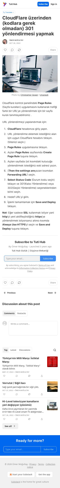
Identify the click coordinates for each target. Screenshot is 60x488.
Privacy (32, 464)
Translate (8, 12)
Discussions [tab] (24, 350)
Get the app (44, 474)
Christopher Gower (29, 95)
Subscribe (43, 4)
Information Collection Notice (32, 268)
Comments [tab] (9, 313)
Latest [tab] (13, 350)
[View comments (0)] (12, 50)
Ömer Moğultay (16, 40)
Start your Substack (22, 474)
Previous (11, 292)
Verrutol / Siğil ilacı (14, 383)
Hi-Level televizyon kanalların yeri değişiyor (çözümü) (20, 403)
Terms (41, 464)
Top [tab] (5, 350)
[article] (30, 367)
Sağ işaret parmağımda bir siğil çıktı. (20, 386)
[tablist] (15, 313)
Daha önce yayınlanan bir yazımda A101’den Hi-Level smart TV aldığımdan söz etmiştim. (22, 410)
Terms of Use (44, 265)
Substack (15, 481)
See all (8, 426)
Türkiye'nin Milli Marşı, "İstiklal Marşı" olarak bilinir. (21, 367)
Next (50, 292)
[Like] (5, 50)
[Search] (55, 350)
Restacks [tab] (21, 313)
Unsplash (44, 95)
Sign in (54, 4)
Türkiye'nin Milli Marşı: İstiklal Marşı (20, 360)
